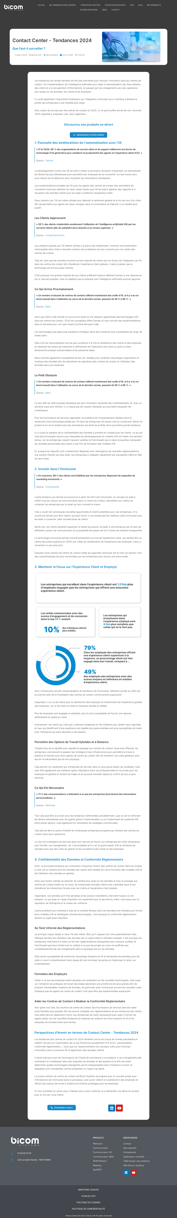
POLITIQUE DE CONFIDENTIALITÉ (88, 1208)
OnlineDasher (52, 486)
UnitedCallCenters (54, 235)
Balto (48, 306)
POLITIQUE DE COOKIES (88, 1202)
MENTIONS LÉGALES (88, 1189)
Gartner (49, 160)
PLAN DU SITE (88, 1196)
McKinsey (50, 805)
